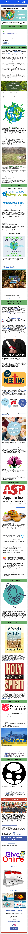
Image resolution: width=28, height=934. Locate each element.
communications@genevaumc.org (9, 312)
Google (13, 789)
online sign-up (9, 528)
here (14, 832)
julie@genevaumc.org (20, 507)
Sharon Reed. (15, 144)
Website (15, 51)
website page (9, 230)
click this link (7, 328)
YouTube (20, 51)
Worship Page (8, 53)
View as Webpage (14, 5)
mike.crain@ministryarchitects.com (15, 298)
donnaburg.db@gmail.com (8, 479)
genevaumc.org (14, 919)
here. (25, 829)
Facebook (17, 52)
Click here (6, 753)
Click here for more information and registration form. (13, 825)
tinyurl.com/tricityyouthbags (9, 267)
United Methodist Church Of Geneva (14, 913)
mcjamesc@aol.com (10, 660)
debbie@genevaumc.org (17, 363)
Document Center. (10, 392)
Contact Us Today (14, 928)
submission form (15, 308)
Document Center (11, 843)
